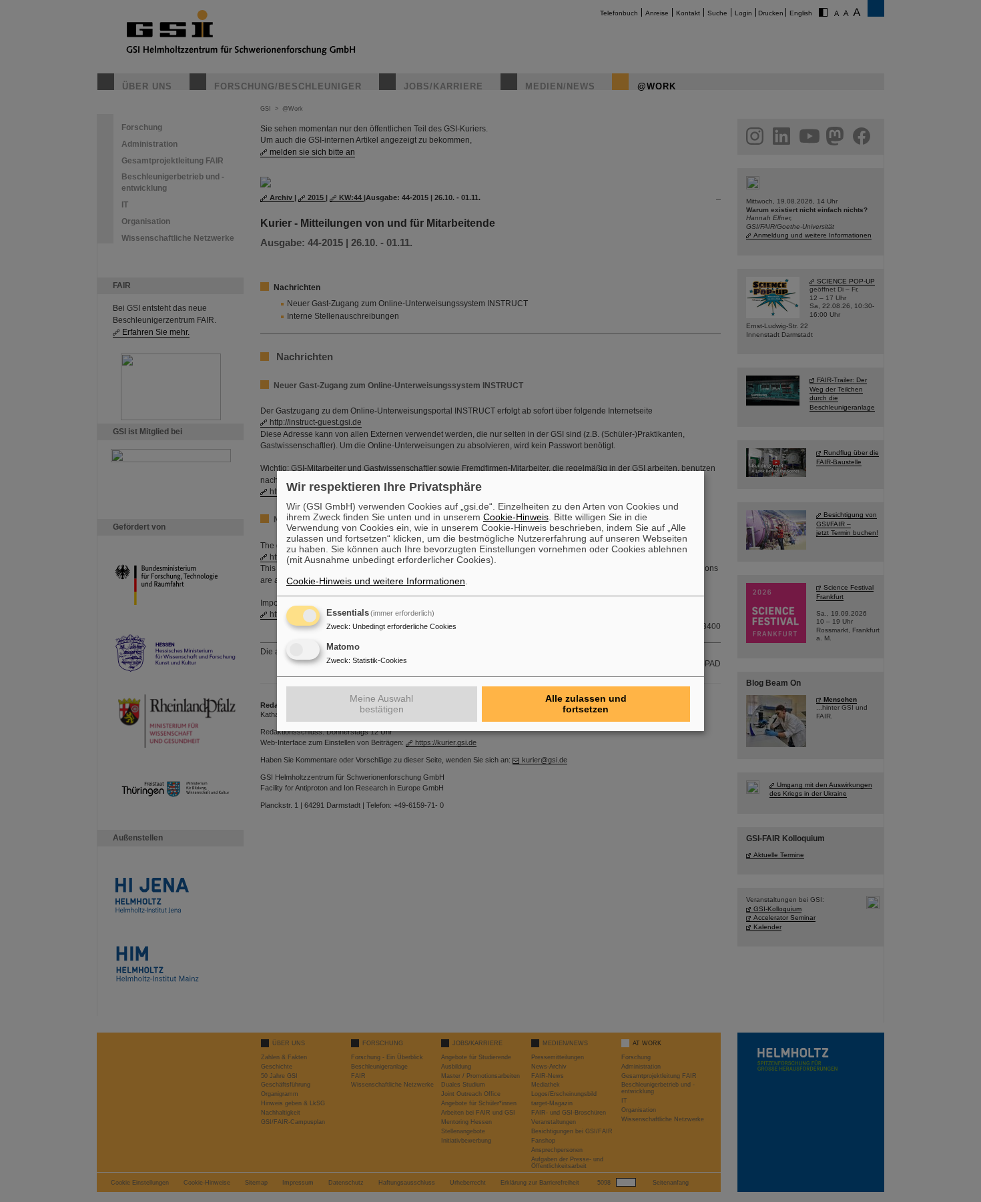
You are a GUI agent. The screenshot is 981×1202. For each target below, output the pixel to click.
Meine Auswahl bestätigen (381, 703)
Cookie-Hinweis (516, 517)
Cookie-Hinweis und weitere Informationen (375, 581)
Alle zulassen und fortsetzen (586, 703)
